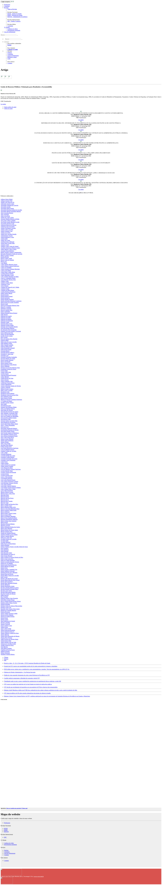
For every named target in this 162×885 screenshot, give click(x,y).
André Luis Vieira (5, 232)
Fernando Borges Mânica (7, 352)
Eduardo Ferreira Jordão (7, 325)
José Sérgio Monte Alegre (7, 431)
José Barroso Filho (6, 419)
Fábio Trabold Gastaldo (7, 345)
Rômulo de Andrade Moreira (8, 610)
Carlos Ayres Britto (6, 270)
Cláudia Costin (5, 281)
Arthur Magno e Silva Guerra (8, 249)
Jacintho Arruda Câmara (7, 402)
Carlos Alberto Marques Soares (9, 264)
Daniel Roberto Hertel (6, 296)
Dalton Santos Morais (6, 293)
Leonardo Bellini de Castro (8, 455)
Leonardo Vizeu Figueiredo (8, 460)
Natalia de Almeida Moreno (8, 533)
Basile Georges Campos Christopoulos (11, 252)
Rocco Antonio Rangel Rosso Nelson (11, 601)
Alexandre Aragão (5, 207)
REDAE (6, 831)
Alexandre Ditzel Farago (7, 208)
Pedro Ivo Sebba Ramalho (8, 560)
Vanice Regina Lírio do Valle (8, 642)
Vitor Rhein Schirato (6, 648)
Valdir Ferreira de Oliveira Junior (9, 639)
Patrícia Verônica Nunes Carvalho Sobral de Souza (14, 546)
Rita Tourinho (4, 597)
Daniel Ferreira (5, 295)
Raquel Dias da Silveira (7, 574)
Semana (6, 659)
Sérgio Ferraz (4, 618)
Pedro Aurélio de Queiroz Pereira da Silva (12, 557)
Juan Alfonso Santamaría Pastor (9, 436)
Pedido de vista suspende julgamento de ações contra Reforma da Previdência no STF (27, 675)
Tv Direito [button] (7, 27)
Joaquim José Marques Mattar (9, 407)
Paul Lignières (4, 548)
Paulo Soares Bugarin (6, 556)
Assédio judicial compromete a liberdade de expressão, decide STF (22, 678)
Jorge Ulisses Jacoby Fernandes (9, 414)
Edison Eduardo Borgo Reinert (9, 313)
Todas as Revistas (12, 9)
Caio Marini (4, 263)
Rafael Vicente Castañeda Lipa (9, 569)
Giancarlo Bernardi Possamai (8, 375)
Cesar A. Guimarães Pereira (8, 278)
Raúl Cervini (4, 577)
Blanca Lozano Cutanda (7, 255)
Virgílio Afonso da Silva (7, 645)
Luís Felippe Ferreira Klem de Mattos (11, 487)
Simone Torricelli (5, 624)
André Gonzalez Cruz (6, 231)
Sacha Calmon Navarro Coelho (9, 613)
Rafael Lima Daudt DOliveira (9, 565)
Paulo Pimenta (4, 551)
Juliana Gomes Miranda (7, 439)
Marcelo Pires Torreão (6, 501)
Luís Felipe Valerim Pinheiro (8, 486)
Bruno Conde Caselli (6, 258)
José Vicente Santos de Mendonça (10, 433)
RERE (6, 830)
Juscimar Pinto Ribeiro (7, 445)
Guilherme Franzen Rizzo (7, 383)
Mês (5, 660)
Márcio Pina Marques (6, 528)
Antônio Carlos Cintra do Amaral (9, 246)
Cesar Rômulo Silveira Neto (8, 279)
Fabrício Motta (5, 340)
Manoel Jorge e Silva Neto (8, 493)
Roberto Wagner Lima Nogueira (9, 598)
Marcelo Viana (5, 502)
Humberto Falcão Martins (7, 393)
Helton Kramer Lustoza (7, 389)
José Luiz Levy (5, 427)
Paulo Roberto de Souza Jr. (8, 554)
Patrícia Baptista (5, 545)
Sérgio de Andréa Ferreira (7, 616)
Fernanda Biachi (5, 351)
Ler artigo (81, 120)
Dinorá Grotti (4, 304)
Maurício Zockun (5, 525)
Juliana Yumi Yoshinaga (7, 440)
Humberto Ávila (5, 392)
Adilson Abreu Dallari (6, 199)
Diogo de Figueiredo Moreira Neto (10, 305)
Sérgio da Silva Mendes (7, 615)
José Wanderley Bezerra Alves (9, 434)
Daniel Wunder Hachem (7, 299)
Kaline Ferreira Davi (6, 446)
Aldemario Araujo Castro (7, 204)
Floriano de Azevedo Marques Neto (10, 367)
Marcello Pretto (5, 495)
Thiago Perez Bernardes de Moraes (10, 636)
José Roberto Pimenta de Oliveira (9, 430)
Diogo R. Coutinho (6, 307)
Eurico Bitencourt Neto (7, 333)
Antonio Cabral (5, 245)
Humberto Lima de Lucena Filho (9, 395)
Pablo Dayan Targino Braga (8, 543)
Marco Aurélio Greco (6, 505)
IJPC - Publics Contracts (13, 21)
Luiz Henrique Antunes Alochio (9, 483)
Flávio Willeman (5, 366)
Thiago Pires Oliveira (6, 637)
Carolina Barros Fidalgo (7, 273)
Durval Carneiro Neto (6, 310)
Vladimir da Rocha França (8, 650)
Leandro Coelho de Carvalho (8, 451)
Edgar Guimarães (5, 311)
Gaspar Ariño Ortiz (6, 372)
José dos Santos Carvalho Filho (9, 421)
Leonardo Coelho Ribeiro (7, 457)
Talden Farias (4, 627)
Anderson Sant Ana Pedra (8, 226)
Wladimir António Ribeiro (8, 654)
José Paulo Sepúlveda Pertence (9, 428)
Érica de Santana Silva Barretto (9, 339)
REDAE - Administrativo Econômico (17, 16)
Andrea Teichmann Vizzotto (8, 228)
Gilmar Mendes (5, 377)
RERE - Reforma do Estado (14, 15)
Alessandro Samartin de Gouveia (9, 205)
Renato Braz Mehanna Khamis (9, 583)
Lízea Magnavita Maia (7, 468)
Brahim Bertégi (5, 257)
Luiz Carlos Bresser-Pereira (8, 480)
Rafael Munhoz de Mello (7, 566)
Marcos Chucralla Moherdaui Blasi (10, 509)
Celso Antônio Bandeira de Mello (10, 276)
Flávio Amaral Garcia (6, 363)
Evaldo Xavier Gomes (7, 336)
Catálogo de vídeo (9, 843)
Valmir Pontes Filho (6, 640)
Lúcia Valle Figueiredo (7, 490)
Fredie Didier (4, 370)
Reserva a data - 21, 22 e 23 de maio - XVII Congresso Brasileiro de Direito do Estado (27, 663)
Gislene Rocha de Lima (7, 378)
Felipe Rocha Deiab (6, 349)
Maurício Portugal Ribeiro (8, 524)
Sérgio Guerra (4, 619)
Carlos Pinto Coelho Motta (8, 272)
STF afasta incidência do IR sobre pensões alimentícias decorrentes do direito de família (27, 693)
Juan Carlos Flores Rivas (7, 437)
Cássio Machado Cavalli (7, 275)
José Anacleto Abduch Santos (8, 417)
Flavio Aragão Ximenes (7, 360)
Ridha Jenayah (5, 595)
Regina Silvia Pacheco (7, 581)
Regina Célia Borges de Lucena (9, 578)
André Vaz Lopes (5, 240)
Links (8, 58)
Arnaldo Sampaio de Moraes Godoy (10, 248)
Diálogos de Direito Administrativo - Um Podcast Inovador (19, 672)
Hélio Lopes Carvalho (6, 390)
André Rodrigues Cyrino (7, 237)
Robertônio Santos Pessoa (8, 600)
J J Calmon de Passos (6, 401)
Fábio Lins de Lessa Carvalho (9, 342)
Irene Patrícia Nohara (6, 398)
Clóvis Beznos (4, 285)
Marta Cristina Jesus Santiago (8, 521)
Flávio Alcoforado (5, 361)
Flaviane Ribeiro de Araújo (8, 358)
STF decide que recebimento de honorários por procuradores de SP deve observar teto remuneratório (30, 687)
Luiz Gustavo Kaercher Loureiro (9, 481)
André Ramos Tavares (7, 235)
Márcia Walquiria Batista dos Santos (10, 527)
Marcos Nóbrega (5, 512)
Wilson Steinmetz (5, 653)
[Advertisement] (13, 727)
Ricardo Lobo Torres (6, 590)
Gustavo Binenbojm (6, 384)
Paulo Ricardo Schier (6, 553)
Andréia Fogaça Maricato (7, 241)
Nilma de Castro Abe (6, 537)
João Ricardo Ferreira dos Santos (9, 411)
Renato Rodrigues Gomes (7, 586)
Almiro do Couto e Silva (7, 217)
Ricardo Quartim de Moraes (8, 593)
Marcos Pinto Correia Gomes (8, 513)
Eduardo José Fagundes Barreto (9, 326)
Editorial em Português (7, 320)
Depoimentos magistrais (13, 30)
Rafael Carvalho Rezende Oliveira (10, 562)
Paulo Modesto (5, 549)
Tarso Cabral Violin (6, 628)
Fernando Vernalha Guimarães (9, 357)
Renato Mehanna (5, 584)
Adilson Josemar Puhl (6, 201)
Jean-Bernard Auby (6, 405)
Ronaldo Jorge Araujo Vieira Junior (10, 609)
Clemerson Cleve (5, 284)
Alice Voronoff (5, 214)
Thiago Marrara (5, 634)
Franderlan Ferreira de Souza (8, 369)
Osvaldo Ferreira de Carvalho (8, 539)
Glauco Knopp (5, 380)
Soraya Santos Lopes (6, 625)
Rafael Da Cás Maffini (7, 563)
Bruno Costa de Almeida (7, 260)
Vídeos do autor (8, 108)
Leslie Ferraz (4, 461)
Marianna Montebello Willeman (9, 519)
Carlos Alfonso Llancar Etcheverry (10, 266)
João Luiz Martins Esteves (8, 408)
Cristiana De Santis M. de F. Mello (10, 287)
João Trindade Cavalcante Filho (9, 413)
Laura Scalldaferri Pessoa (7, 449)
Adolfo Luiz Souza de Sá (7, 202)
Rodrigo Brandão (5, 604)
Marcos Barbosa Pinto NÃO (8, 507)
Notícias (9, 52)
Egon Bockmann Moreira (7, 328)
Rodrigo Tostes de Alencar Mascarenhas (11, 606)
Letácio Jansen (5, 463)
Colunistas (7, 6)
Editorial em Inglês (6, 317)
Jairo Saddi (4, 404)
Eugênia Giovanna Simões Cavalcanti (11, 331)
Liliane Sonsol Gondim (7, 466)
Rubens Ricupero (5, 612)
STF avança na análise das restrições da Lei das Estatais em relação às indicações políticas (28, 684)
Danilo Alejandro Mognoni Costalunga (11, 301)
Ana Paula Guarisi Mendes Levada (10, 222)
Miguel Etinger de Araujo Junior (9, 530)
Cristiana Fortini (5, 289)
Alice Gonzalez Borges (7, 213)
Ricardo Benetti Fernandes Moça (9, 589)
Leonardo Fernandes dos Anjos (9, 458)
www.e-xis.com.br (39, 876)
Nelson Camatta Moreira (7, 536)
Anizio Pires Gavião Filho (8, 243)
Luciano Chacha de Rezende (8, 472)
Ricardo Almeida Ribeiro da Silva (10, 587)
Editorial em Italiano (6, 319)
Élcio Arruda (4, 337)
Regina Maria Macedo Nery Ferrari (10, 580)
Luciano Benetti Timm (7, 471)
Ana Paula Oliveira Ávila (7, 223)
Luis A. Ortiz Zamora (6, 477)
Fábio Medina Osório (6, 343)
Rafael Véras (4, 568)
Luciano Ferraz (5, 474)
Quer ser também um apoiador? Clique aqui (16, 808)
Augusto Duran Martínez (7, 251)
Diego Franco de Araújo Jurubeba (10, 302)
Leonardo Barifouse (6, 454)
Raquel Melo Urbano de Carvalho (10, 575)
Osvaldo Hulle (4, 540)
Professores (7, 4)
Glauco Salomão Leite (7, 381)
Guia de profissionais (9, 32)
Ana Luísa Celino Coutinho (8, 220)
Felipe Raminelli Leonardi (8, 348)
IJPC (5, 837)
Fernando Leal (4, 355)
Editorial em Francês (6, 316)
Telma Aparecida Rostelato (8, 630)
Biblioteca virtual (12, 57)
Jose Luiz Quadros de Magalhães (9, 416)
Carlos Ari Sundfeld (6, 267)
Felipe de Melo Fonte (6, 346)
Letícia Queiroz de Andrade (8, 465)
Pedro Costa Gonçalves (7, 559)
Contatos (9, 63)
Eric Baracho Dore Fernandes (9, 329)
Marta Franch (4, 522)
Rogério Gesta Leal (6, 607)
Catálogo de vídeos (12, 29)
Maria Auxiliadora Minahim (8, 516)
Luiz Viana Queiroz (6, 484)
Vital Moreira (4, 647)
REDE (6, 828)
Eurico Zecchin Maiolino (7, 334)
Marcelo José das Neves (7, 498)
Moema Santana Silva (6, 531)
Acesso (6, 41)
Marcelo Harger (5, 496)
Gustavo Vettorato (5, 387)
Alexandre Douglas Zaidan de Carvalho (11, 210)
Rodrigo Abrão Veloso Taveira (9, 603)
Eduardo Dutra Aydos (6, 323)
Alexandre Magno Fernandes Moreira (11, 211)
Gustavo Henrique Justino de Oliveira (11, 386)
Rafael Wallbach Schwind (8, 571)
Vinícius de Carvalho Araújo (8, 644)
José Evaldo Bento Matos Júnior (9, 424)
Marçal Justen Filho (6, 515)
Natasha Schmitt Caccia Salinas (9, 534)
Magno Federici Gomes (7, 492)
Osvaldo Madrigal (5, 542)
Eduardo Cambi (5, 322)
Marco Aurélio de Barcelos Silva (9, 504)
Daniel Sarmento (5, 298)
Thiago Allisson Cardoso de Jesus (10, 633)
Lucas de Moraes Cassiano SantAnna (11, 469)
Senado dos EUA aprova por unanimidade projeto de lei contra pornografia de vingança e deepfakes (30, 666)
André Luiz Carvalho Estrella (8, 234)
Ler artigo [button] (3, 104)
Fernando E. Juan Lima (7, 354)
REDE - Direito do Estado (14, 13)
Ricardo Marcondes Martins (8, 592)
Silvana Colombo (5, 622)
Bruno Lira (4, 261)
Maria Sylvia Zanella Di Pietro (9, 518)
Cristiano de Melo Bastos (7, 290)
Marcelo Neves (5, 499)
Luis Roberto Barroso (6, 478)
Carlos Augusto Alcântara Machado (10, 269)
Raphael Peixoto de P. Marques (9, 572)
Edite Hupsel (4, 314)
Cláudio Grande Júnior (7, 282)
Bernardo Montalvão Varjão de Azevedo (11, 254)
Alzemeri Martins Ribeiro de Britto (10, 219)
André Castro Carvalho (7, 229)
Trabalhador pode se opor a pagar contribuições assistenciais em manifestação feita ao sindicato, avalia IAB (32, 681)
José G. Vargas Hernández (8, 425)
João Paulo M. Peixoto (7, 410)
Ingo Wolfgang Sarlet (6, 396)
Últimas (6, 657)
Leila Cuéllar (4, 452)
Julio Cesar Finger (5, 443)
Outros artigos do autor (10, 107)
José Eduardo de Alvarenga (8, 422)
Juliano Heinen (5, 442)
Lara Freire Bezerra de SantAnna (9, 448)
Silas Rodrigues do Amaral (8, 621)
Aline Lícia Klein (5, 216)
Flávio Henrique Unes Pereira (9, 364)
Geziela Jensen (5, 373)
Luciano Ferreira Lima (7, 475)
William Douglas (5, 651)
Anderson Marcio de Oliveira (8, 225)
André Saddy (4, 238)
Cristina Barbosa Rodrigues (8, 292)
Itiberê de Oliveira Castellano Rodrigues (11, 399)
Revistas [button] (6, 7)
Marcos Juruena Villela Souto (8, 510)
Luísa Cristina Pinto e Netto (8, 489)
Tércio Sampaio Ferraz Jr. (7, 631)
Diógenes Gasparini (6, 308)
